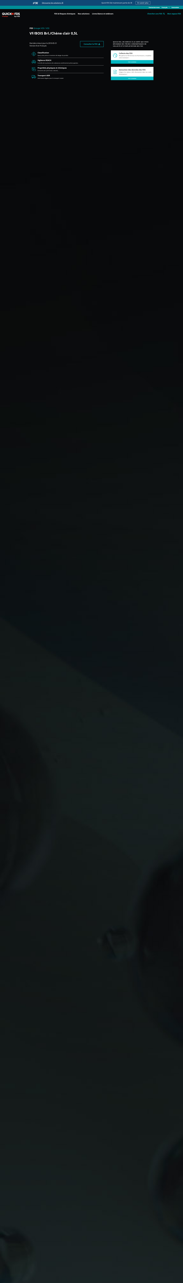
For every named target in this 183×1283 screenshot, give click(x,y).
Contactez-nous (154, 7)
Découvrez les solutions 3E (52, 3)
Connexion (175, 7)
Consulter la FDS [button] (91, 44)
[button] (156, 13)
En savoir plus (142, 3)
